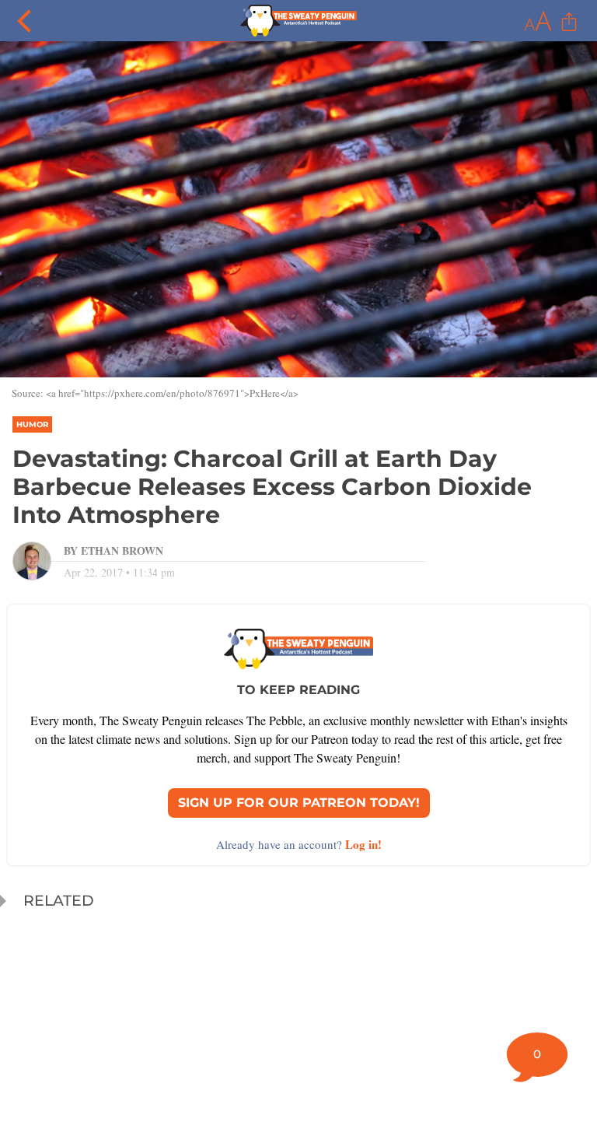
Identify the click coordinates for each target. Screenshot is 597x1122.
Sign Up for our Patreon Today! (299, 802)
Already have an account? (299, 844)
